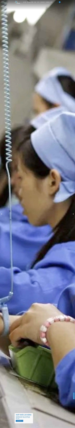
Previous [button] (2, 214)
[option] (37, 214)
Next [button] (73, 214)
